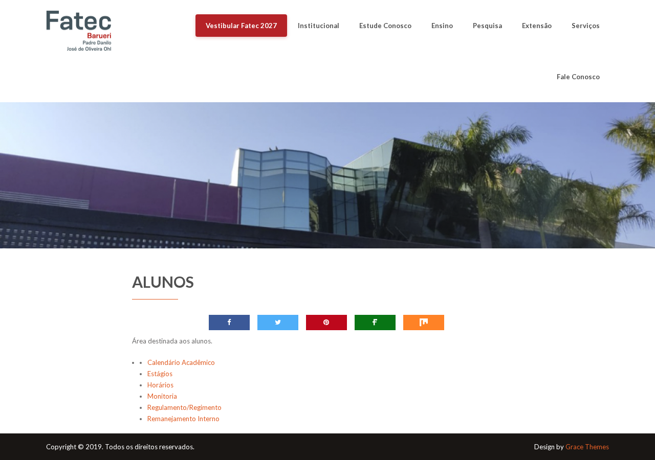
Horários (160, 385)
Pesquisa (487, 25)
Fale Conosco (578, 77)
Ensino (442, 25)
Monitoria (162, 396)
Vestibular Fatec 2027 (241, 25)
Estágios (159, 374)
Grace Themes (587, 447)
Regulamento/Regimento (184, 407)
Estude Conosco (385, 25)
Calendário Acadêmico (181, 362)
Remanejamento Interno (183, 419)
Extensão (537, 25)
